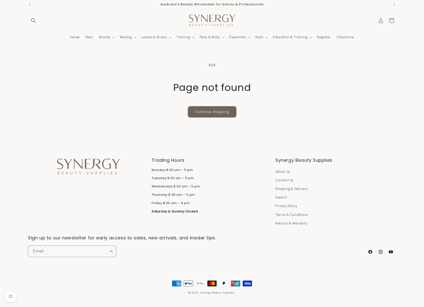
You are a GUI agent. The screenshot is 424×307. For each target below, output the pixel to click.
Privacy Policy (286, 206)
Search (281, 197)
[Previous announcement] (29, 4)
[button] (33, 20)
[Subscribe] (110, 251)
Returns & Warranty (291, 223)
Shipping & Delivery (291, 189)
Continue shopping (212, 112)
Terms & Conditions (291, 215)
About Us (282, 172)
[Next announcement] (394, 4)
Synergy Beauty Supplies (217, 292)
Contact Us (284, 180)
